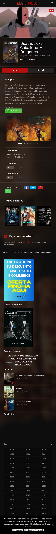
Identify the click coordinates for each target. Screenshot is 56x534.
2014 (12, 468)
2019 (28, 459)
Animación (33, 59)
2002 (12, 486)
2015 (44, 463)
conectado (27, 242)
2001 (28, 486)
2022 (28, 454)
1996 (12, 495)
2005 (12, 481)
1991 (44, 500)
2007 (28, 477)
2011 (12, 472)
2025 (28, 450)
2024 (44, 450)
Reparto (41, 70)
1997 (44, 491)
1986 (28, 509)
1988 (44, 504)
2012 (44, 468)
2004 (28, 481)
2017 (12, 463)
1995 (28, 495)
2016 (28, 463)
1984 (12, 513)
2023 (12, 454)
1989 (28, 504)
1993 (12, 500)
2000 (44, 486)
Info (15, 70)
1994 (44, 495)
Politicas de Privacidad (34, 530)
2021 (44, 454)
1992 (28, 500)
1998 (28, 491)
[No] (52, 524)
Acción (23, 59)
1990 (12, 504)
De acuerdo (17, 530)
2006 (44, 477)
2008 (12, 477)
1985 (44, 509)
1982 (44, 513)
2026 (12, 450)
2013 (28, 468)
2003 (44, 481)
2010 (28, 472)
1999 (12, 491)
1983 (28, 513)
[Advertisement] (28, 428)
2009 (44, 472)
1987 (12, 509)
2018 (44, 459)
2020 (12, 459)
